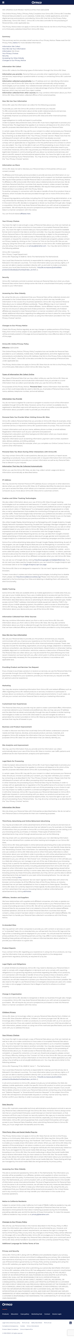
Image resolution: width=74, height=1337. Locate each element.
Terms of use (25, 1322)
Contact (47, 1314)
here (19, 877)
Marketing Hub (36, 1314)
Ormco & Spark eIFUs (26, 1329)
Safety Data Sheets (36, 1322)
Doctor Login (56, 1314)
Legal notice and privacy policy (11, 1322)
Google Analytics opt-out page (35, 565)
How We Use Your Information (14, 49)
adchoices (27, 891)
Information (6, 51)
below (15, 43)
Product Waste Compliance (10, 1329)
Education (14, 1314)
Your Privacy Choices (10, 53)
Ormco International (33, 1326)
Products (5, 1314)
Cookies (22, 1326)
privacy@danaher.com (37, 246)
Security (5, 56)
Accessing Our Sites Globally (13, 58)
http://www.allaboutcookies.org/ (28, 577)
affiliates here (25, 214)
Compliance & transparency (10, 1326)
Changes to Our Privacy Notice (14, 60)
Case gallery (25, 1314)
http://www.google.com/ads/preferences (49, 560)
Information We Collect (11, 46)
